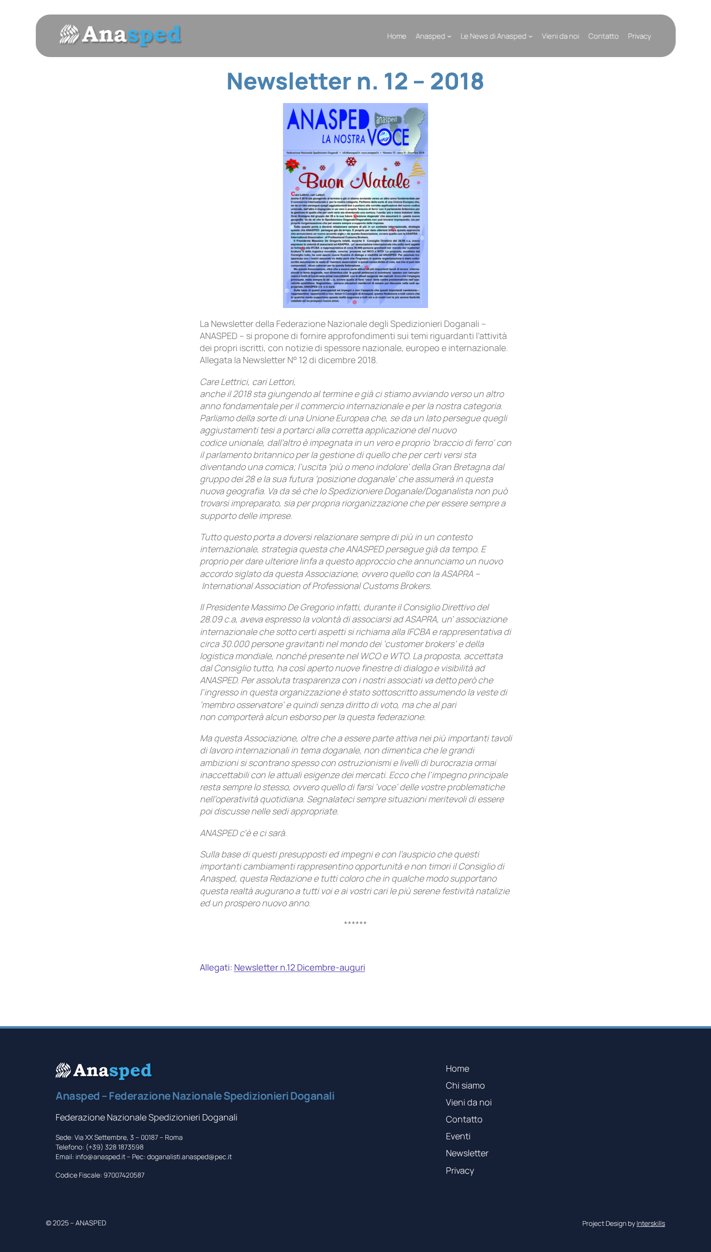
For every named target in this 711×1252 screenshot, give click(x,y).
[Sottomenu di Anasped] (449, 36)
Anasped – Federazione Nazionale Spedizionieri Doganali (195, 1096)
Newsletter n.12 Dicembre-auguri (299, 967)
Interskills (651, 1223)
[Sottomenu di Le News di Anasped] (530, 36)
